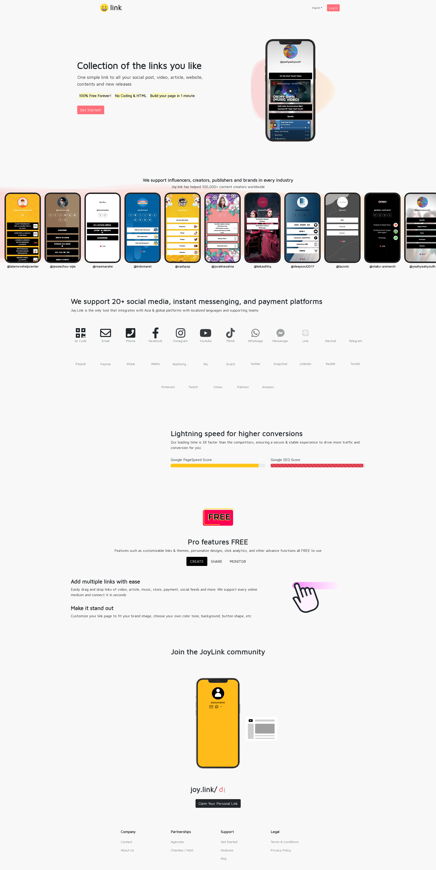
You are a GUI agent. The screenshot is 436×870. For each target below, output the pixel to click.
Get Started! (90, 110)
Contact (126, 842)
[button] (111, 8)
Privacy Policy (281, 850)
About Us (127, 850)
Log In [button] (333, 8)
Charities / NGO (182, 850)
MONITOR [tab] (238, 561)
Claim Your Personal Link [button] (218, 803)
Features (227, 850)
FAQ (223, 858)
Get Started (229, 842)
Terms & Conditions (285, 842)
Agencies (177, 842)
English (316, 7)
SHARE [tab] (216, 561)
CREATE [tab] (197, 561)
